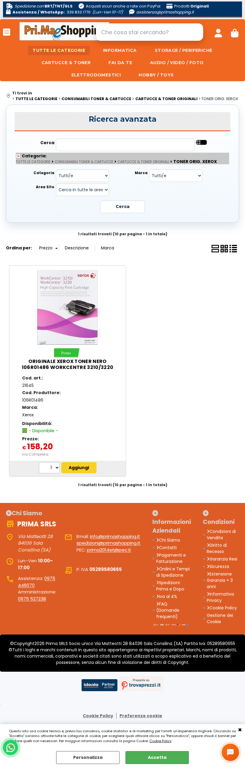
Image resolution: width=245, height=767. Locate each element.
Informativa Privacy (220, 597)
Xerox (28, 415)
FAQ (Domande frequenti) (167, 610)
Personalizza (87, 757)
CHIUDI (240, 730)
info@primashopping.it (115, 536)
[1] (50, 468)
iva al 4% (168, 596)
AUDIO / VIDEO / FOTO (176, 62)
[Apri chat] (230, 752)
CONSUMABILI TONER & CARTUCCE (84, 161)
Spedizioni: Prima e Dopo (170, 586)
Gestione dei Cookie (220, 618)
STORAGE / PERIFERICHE (183, 50)
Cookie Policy (160, 741)
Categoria (43, 173)
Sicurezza (219, 566)
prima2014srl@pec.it (109, 550)
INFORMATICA (120, 50)
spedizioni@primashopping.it (108, 543)
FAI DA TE (120, 62)
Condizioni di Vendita (221, 534)
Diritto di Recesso (217, 548)
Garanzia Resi (223, 559)
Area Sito (45, 187)
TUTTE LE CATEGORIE (59, 50)
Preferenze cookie (141, 716)
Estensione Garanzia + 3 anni (220, 580)
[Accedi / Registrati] (218, 32)
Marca (141, 173)
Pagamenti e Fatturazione (171, 558)
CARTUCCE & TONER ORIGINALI (143, 161)
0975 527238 (32, 599)
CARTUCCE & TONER (66, 62)
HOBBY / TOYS (156, 75)
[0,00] (234, 32)
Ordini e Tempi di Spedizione (173, 572)
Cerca (47, 143)
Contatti (168, 548)
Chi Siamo (169, 540)
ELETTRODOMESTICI (96, 75)
